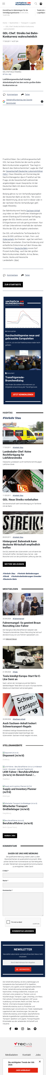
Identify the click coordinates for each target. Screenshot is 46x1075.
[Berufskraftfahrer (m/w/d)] (13, 820)
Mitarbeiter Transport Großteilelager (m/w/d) (16, 808)
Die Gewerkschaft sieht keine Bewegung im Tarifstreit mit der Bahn (22, 505)
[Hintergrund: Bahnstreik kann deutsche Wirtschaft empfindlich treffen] (23, 522)
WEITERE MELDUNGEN (14, 564)
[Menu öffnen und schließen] (4, 3)
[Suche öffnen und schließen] (35, 4)
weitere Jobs (9, 835)
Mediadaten (11, 1054)
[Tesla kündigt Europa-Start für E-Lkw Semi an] (23, 657)
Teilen (27, 94)
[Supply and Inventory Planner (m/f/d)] (17, 786)
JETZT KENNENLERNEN (23, 394)
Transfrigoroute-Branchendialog (15, 379)
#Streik (6, 576)
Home (5, 23)
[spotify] (35, 1029)
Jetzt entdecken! (23, 1070)
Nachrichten (14, 23)
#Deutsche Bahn (10, 579)
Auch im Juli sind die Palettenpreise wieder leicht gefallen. (22, 344)
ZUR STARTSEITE (12, 284)
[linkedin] (28, 1028)
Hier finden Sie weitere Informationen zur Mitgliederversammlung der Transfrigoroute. (21, 386)
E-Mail (5, 871)
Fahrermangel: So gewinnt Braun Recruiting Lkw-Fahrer (22, 624)
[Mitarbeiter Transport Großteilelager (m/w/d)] (20, 803)
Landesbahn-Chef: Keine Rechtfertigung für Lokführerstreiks (17, 454)
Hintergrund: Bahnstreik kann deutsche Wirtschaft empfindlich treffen (21, 544)
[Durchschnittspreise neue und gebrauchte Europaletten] (23, 318)
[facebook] (10, 1029)
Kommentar (7, 890)
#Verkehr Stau (12, 418)
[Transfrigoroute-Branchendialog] (23, 360)
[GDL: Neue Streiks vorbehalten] (23, 481)
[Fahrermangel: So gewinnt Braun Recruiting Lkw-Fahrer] (23, 604)
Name (5, 881)
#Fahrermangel (18, 619)
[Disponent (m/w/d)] (11, 753)
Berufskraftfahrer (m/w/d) (18, 823)
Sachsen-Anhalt (33, 210)
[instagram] (22, 1029)
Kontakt (27, 1054)
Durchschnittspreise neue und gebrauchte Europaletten (22, 337)
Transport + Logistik (28, 23)
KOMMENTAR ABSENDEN (23, 931)
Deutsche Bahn (21, 248)
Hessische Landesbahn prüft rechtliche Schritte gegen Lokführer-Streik (22, 463)
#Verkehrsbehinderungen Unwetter (26, 576)
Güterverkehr (8, 239)
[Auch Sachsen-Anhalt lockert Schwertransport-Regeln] (23, 704)
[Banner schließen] (39, 1061)
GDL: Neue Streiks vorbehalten (20, 499)
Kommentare (12, 94)
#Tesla (15, 672)
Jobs (38, 1054)
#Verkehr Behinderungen (28, 573)
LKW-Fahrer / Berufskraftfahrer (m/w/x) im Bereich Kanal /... (21, 773)
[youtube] (16, 1028)
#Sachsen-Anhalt (19, 719)
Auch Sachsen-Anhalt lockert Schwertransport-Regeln (19, 725)
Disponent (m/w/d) (13, 755)
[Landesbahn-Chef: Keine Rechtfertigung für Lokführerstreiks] (23, 433)
